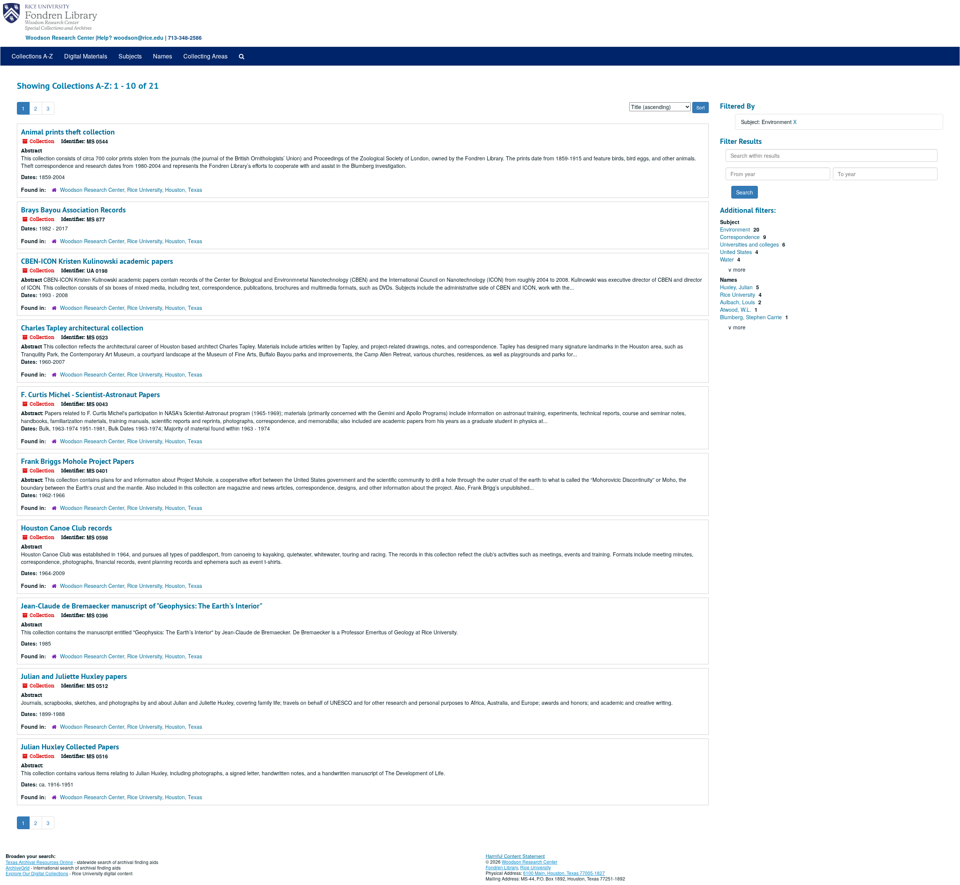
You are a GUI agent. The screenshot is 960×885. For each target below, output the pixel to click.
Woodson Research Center (60, 37)
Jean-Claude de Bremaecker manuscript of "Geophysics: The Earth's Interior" (141, 606)
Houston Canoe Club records (66, 528)
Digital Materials (85, 56)
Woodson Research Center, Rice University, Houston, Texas (131, 189)
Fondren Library (502, 867)
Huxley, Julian (737, 287)
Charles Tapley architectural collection (82, 328)
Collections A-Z (32, 56)
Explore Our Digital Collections (37, 873)
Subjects (130, 56)
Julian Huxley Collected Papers (70, 747)
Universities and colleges (750, 244)
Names (162, 56)
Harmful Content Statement (515, 856)
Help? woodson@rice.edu (130, 37)
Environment (736, 229)
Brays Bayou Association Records (73, 210)
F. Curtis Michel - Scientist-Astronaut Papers (90, 394)
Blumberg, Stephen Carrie (751, 317)
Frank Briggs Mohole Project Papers (77, 461)
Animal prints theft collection (68, 132)
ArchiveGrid (18, 867)
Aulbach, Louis (738, 302)
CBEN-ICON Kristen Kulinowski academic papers (97, 261)
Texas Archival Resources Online (39, 862)
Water (727, 259)
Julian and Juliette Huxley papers (74, 676)
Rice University (738, 294)
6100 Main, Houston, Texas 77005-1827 (564, 873)
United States (736, 252)
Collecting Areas (205, 56)
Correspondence (740, 237)
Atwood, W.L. (736, 309)
